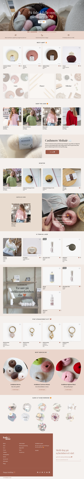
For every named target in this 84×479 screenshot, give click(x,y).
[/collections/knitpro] (12, 417)
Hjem (4, 445)
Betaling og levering (23, 445)
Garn (4, 448)
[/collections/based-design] (27, 407)
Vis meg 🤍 (52, 152)
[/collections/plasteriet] (55, 417)
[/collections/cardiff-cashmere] (42, 407)
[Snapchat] (46, 472)
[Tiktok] (39, 472)
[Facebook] (37, 472)
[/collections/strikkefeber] (42, 427)
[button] (19, 66)
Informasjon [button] (22, 443)
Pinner (4, 450)
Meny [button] (4, 443)
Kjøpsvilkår (21, 448)
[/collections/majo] (25, 417)
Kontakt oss (21, 452)
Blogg (4, 463)
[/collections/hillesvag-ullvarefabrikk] (57, 407)
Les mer (36, 450)
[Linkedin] (49, 472)
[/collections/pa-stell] (70, 417)
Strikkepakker (6, 454)
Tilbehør (5, 452)
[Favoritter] (77, 3)
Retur (20, 450)
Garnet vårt (5, 459)
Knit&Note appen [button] (39, 443)
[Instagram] (44, 472)
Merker (4, 457)
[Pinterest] (42, 472)
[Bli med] (80, 460)
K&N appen (5, 461)
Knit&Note (6, 477)
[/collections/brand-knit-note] (12, 407)
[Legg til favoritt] (20, 47)
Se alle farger (16, 389)
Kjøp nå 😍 (42, 22)
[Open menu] (5, 3)
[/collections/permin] (40, 417)
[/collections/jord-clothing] (72, 407)
